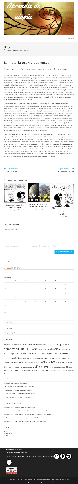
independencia (55, 358)
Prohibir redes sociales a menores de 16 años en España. (32, 411)
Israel (23, 161)
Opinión (41, 69)
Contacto (67, 479)
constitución (41, 345)
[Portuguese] (13, 268)
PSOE (56, 367)
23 (65, 297)
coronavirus (51, 344)
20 (35, 297)
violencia (59, 370)
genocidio (13, 161)
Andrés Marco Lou (12, 69)
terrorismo (18, 370)
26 (25, 301)
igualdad (45, 358)
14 (45, 293)
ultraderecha (42, 370)
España (45, 353)
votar (65, 370)
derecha (32, 349)
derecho (42, 349)
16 (65, 293)
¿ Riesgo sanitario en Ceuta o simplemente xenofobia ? (19, 393)
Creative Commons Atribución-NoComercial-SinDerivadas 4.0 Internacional (30, 456)
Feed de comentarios (10, 436)
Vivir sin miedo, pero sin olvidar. (62, 213)
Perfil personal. (28, 479)
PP (51, 367)
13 (35, 293)
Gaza (21, 358)
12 (25, 293)
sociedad (9, 370)
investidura (8, 362)
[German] (8, 268)
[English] (5, 268)
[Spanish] (18, 268)
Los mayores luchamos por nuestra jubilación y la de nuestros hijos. (35, 414)
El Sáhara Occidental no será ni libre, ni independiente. (31, 421)
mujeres (10, 367)
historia (18, 161)
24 (5, 301)
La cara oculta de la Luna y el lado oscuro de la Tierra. (39, 205)
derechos (52, 349)
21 (45, 297)
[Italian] (10, 268)
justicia (39, 362)
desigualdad (64, 349)
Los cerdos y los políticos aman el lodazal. (15, 206)
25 (15, 301)
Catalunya (29, 344)
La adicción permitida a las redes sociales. (15, 383)
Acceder (6, 431)
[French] (6, 268)
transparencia (29, 370)
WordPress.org (8, 438)
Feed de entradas (9, 433)
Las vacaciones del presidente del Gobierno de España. (19, 387)
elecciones (31, 353)
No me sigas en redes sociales (42, 479)
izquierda (27, 362)
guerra (36, 358)
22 (55, 297)
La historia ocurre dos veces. (21, 50)
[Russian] (15, 268)
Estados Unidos (55, 354)
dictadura (8, 354)
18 (15, 297)
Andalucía (8, 345)
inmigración (66, 358)
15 (55, 293)
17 (5, 297)
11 (15, 293)
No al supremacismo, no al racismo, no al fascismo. (18, 397)
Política (48, 69)
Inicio (9, 479)
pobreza (28, 367)
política (41, 366)
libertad (50, 362)
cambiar (17, 345)
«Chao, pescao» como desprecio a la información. (17, 390)
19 (25, 297)
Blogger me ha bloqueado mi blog (25, 407)
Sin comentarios (61, 69)
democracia (15, 349)
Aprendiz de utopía (12, 450)
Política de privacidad (58, 479)
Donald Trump (18, 354)
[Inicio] (4, 50)
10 (5, 293)
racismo (63, 367)
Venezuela (52, 370)
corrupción (62, 344)
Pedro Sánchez (19, 367)
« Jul (5, 312)
